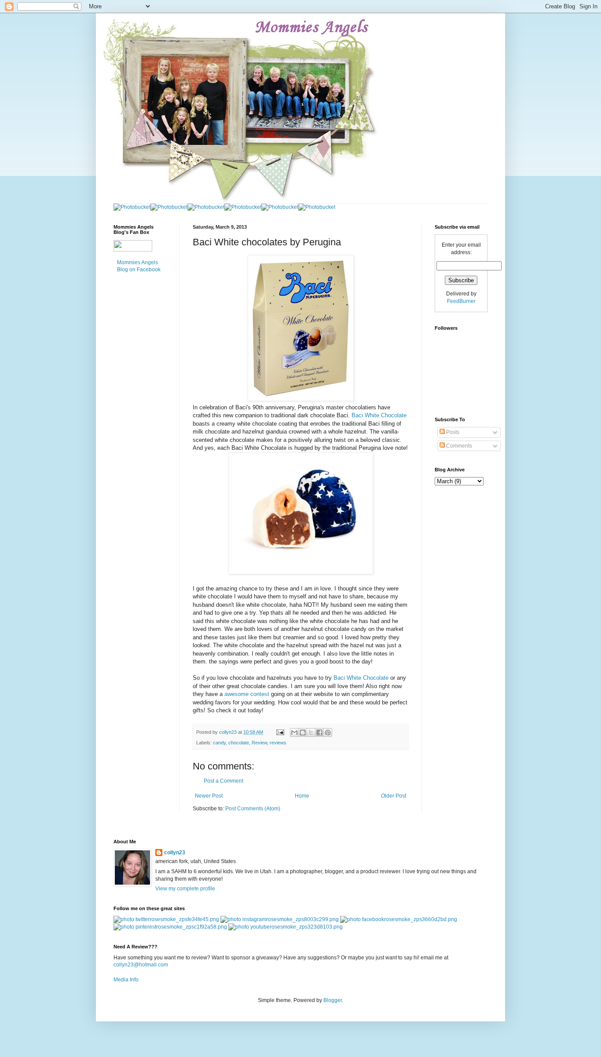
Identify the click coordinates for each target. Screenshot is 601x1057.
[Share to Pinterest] (327, 732)
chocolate (238, 742)
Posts (452, 432)
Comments (458, 446)
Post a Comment (223, 781)
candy (219, 742)
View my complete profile (185, 889)
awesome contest (246, 694)
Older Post (393, 796)
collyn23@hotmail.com (141, 965)
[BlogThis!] (302, 732)
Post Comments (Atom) (252, 809)
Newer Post (209, 796)
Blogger (332, 1000)
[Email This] (294, 732)
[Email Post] (280, 732)
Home (302, 796)
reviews (278, 742)
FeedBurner (461, 301)
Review (259, 742)
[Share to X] (311, 732)
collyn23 (174, 852)
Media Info (126, 980)
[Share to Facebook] (319, 732)
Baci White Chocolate (379, 415)
